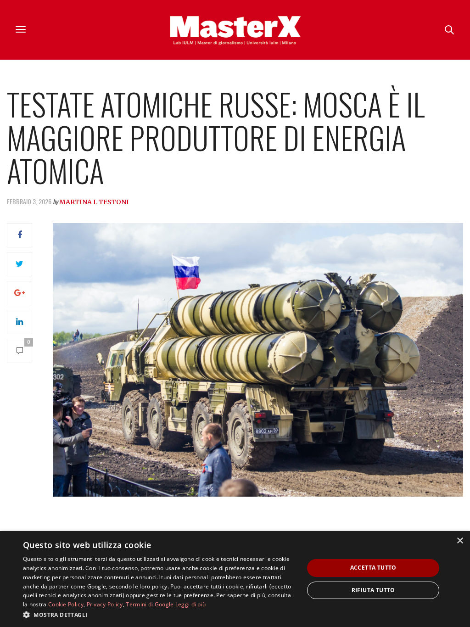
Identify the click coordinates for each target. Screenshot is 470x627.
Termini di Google (149, 604)
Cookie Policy (66, 604)
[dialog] (235, 579)
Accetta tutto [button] (373, 567)
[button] (159, 614)
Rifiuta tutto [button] (373, 590)
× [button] (459, 540)
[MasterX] (235, 30)
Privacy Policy (105, 604)
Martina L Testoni (94, 202)
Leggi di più (190, 604)
